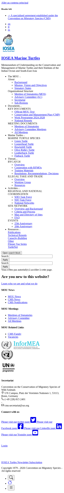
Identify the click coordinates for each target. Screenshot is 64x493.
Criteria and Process (24, 211)
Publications (14, 232)
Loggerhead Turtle (24, 144)
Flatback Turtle (22, 155)
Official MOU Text (24, 111)
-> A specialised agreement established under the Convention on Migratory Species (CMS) (33, 17)
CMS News (14, 299)
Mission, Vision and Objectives (30, 85)
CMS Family (14, 334)
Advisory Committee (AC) (28, 97)
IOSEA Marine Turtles (20, 58)
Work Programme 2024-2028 (29, 117)
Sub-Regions (21, 102)
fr (9, 26)
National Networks (24, 202)
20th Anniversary (23, 226)
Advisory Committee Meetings (30, 129)
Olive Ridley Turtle (24, 150)
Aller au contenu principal (14, 2)
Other (11, 241)
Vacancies (13, 336)
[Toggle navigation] (11, 477)
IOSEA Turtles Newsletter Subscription (21, 462)
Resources (19, 185)
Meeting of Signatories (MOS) (30, 94)
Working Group (22, 182)
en (9, 24)
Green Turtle (21, 141)
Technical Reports (17, 235)
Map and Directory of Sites (28, 214)
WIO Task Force (23, 197)
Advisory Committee (19, 318)
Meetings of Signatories (26, 126)
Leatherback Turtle (24, 152)
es (9, 29)
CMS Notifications (17, 302)
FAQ (17, 217)
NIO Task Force (22, 200)
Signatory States (22, 88)
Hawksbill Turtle (23, 147)
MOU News (14, 296)
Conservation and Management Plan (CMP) (37, 114)
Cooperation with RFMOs (28, 167)
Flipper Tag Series (17, 244)
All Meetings (21, 132)
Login (4, 445)
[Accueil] (8, 51)
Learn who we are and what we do (19, 283)
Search (4, 256)
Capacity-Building (17, 238)
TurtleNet (13, 247)
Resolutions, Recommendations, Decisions (36, 173)
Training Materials (23, 170)
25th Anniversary (23, 223)
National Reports (23, 120)
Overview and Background (28, 208)
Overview (19, 164)
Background (20, 82)
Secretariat (19, 100)
